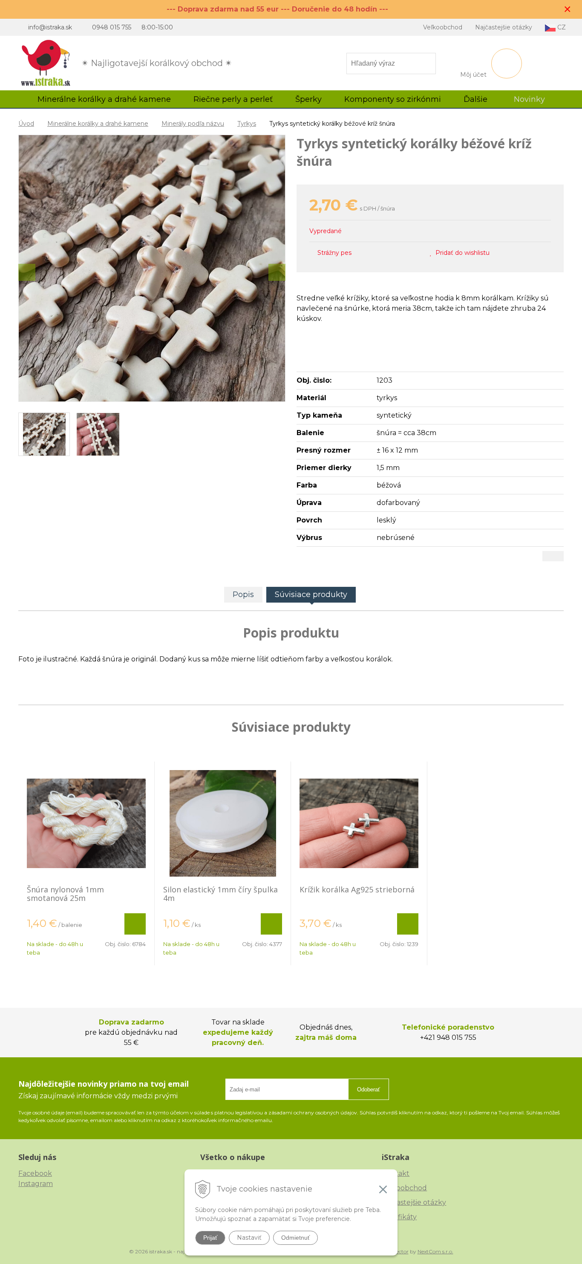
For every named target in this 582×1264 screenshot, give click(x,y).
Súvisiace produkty (311, 594)
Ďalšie (477, 99)
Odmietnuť (295, 1237)
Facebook (35, 1173)
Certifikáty (399, 1217)
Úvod (26, 123)
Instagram (35, 1184)
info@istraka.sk (50, 27)
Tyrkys (246, 123)
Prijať (210, 1237)
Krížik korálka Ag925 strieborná (357, 889)
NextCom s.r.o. (435, 1251)
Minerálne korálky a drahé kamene (97, 123)
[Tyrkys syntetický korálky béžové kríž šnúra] (151, 268)
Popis (243, 594)
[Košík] (506, 63)
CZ (561, 27)
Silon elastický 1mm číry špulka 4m (220, 893)
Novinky (529, 99)
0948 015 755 (111, 27)
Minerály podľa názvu (192, 123)
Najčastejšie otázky (503, 27)
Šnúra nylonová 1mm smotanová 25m (65, 893)
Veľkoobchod (442, 27)
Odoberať (368, 1089)
